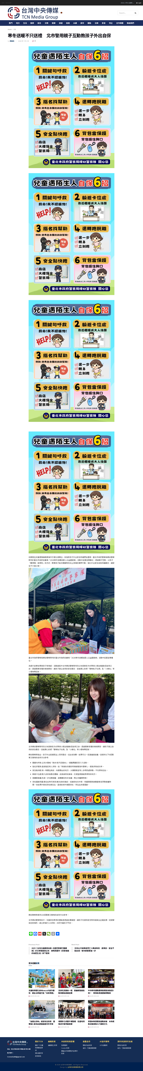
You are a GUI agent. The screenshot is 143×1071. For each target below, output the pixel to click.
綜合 (39, 23)
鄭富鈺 (12, 41)
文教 (46, 23)
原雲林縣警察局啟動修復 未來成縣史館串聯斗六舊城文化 (101, 1022)
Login (139, 3)
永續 (75, 23)
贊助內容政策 (87, 1045)
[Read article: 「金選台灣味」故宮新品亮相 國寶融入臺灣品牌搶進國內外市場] (42, 1009)
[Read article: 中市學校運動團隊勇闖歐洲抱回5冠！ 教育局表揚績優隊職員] (101, 978)
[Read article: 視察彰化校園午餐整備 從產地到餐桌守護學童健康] (71, 1009)
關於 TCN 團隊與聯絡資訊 (39, 1047)
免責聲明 (64, 1045)
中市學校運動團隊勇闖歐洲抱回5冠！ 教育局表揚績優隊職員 (101, 991)
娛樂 (32, 23)
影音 (103, 23)
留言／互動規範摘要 (89, 1048)
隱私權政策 (39, 1053)
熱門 (11, 23)
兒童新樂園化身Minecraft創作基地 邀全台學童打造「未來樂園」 (42, 991)
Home (10, 29)
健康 (53, 23)
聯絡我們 (8, 3)
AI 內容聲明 (103, 1045)
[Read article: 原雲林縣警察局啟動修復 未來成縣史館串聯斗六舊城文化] (101, 1009)
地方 (18, 23)
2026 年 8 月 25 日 (34, 996)
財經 (68, 23)
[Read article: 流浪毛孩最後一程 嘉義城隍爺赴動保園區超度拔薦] (71, 978)
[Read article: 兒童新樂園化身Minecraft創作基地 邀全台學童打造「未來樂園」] (42, 978)
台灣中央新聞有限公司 (75, 1067)
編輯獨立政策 (52, 1045)
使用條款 (38, 1056)
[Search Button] (136, 13)
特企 (111, 23)
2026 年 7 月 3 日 (23, 41)
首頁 (3, 3)
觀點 (89, 23)
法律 (96, 23)
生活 (25, 23)
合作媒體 (119, 23)
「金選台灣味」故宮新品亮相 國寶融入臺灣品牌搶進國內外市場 (42, 1022)
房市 (82, 23)
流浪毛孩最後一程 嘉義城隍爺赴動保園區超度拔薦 (71, 991)
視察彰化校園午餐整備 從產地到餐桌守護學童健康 (71, 1022)
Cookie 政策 (65, 1048)
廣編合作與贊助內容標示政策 (69, 1052)
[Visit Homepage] (35, 12)
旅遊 (61, 23)
